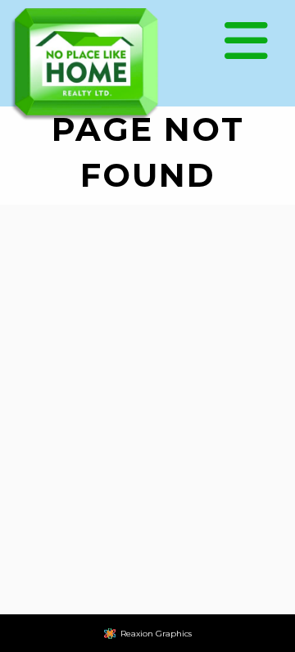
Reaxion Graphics (156, 633)
